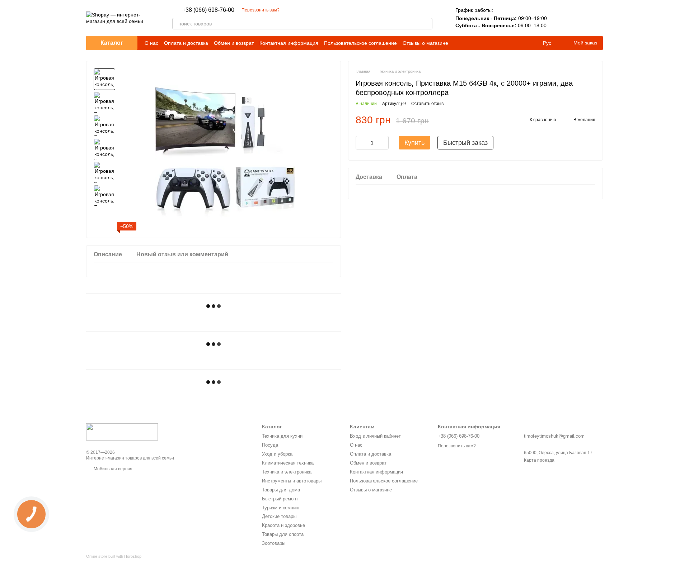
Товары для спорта (283, 534)
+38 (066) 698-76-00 (208, 10)
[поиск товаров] (426, 23)
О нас (151, 43)
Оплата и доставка (186, 43)
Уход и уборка (277, 454)
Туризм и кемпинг (281, 507)
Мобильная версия (112, 468)
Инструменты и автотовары (292, 481)
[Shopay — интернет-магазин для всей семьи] (122, 431)
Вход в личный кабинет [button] (375, 436)
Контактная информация (288, 43)
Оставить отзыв (427, 103)
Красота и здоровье (283, 525)
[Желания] (578, 18)
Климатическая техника (288, 463)
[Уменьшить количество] (361, 142)
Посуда (270, 445)
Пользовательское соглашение (360, 43)
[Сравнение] (560, 18)
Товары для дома (281, 490)
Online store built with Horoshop (113, 556)
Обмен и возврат (234, 43)
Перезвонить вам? (261, 10)
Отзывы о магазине (425, 43)
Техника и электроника (286, 472)
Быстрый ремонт (280, 498)
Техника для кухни (282, 436)
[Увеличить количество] (383, 142)
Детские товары (279, 516)
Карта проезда (539, 460)
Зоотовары (273, 543)
